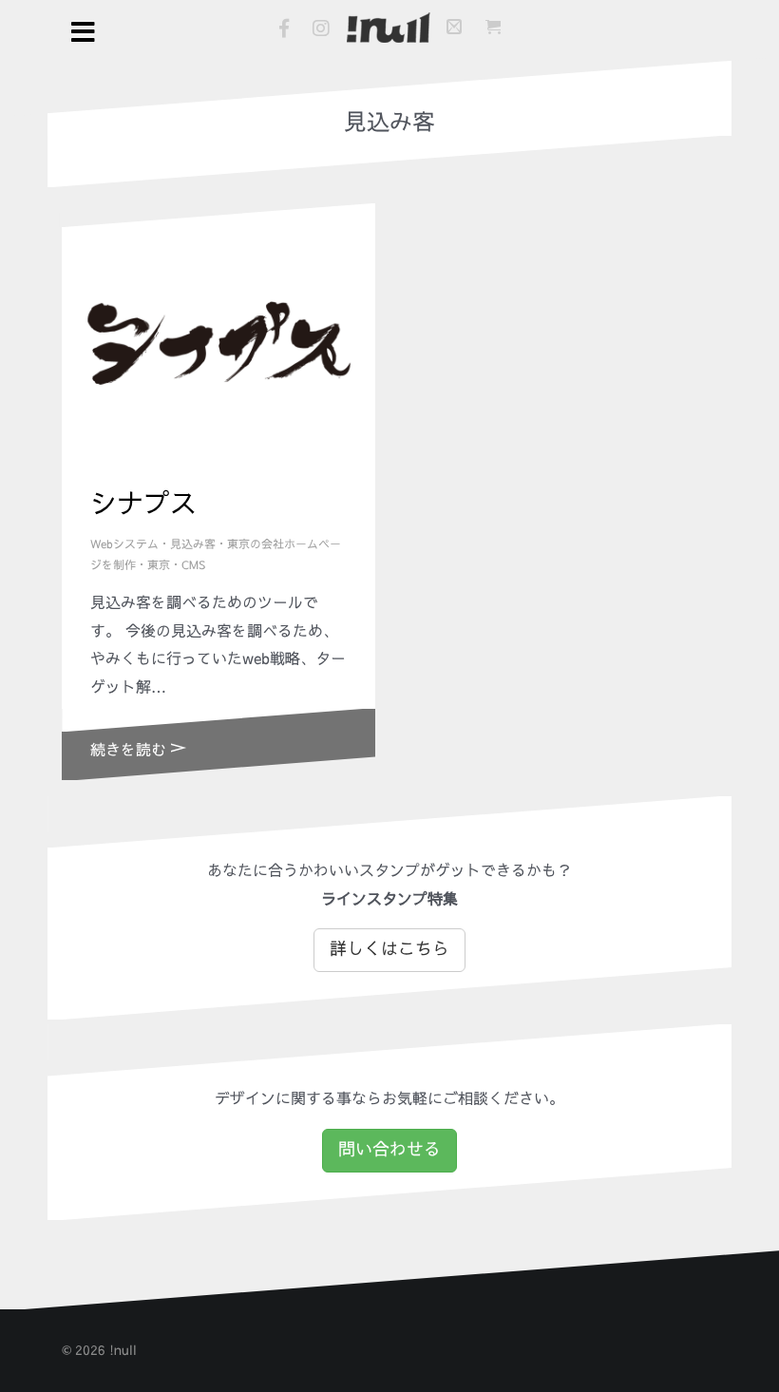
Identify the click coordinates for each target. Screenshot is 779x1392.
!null (123, 1350)
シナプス (143, 504)
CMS (193, 565)
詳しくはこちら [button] (389, 949)
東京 (158, 565)
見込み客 (193, 544)
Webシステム (124, 544)
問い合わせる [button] (389, 1149)
